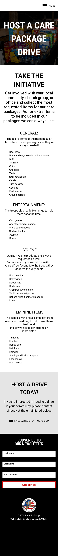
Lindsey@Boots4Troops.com (31, 421)
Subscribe (29, 484)
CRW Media (42, 519)
